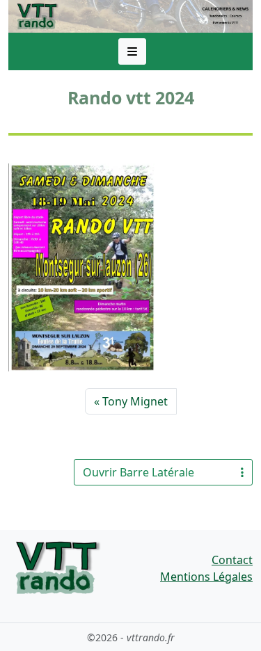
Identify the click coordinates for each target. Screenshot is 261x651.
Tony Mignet (135, 401)
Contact (232, 560)
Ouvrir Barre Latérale (138, 472)
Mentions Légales (206, 576)
